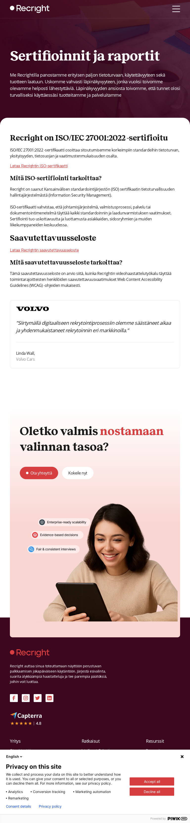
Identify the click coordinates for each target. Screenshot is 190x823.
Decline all (152, 792)
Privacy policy (50, 806)
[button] (176, 9)
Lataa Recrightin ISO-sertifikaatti (39, 166)
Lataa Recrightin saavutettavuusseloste (44, 250)
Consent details (18, 806)
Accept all (152, 781)
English (12, 756)
